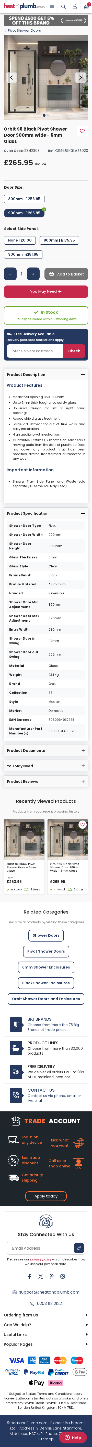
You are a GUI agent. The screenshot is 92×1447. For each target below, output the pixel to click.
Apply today (45, 1196)
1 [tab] (44, 115)
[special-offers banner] (46, 20)
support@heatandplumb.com (49, 1292)
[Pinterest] (51, 1276)
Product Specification (28, 513)
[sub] (10, 274)
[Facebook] (29, 1276)
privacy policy (40, 1259)
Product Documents (26, 750)
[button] (74, 6)
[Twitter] (40, 1276)
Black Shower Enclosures (46, 982)
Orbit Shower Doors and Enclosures (46, 998)
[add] (33, 274)
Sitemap (46, 1439)
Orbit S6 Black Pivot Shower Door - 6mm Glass (21, 867)
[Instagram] (62, 1276)
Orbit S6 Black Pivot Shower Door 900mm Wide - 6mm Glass (65, 867)
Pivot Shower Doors (24, 30)
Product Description (26, 374)
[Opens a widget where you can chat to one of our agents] (73, 1438)
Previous (11, 77)
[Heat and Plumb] (24, 6)
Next (80, 77)
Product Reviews (22, 781)
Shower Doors (46, 935)
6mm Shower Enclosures (46, 967)
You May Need (43, 291)
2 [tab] (48, 115)
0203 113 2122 (49, 1303)
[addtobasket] (66, 274)
